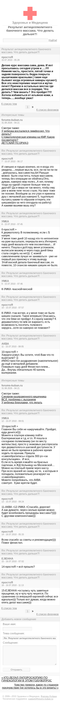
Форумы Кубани (49, 696)
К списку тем (9, 103)
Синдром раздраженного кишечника (24, 396)
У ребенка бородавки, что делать (22, 402)
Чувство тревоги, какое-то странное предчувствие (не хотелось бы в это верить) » (30, 686)
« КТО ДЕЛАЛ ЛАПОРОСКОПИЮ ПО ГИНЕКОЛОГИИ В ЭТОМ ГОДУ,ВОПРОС (27, 679)
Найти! (53, 40)
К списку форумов (47, 109)
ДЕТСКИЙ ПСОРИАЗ (15, 143)
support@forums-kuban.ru (40, 699)
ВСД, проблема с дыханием (19, 399)
